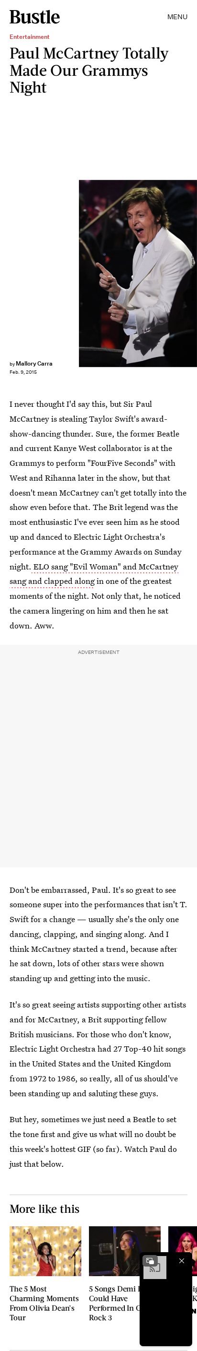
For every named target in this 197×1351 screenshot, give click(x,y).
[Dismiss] (181, 1261)
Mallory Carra (34, 363)
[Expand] (150, 1261)
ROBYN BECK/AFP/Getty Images (193, 273)
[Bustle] (35, 17)
